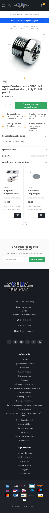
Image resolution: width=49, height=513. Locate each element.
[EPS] (7, 491)
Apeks (5, 82)
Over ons (24, 359)
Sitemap (24, 380)
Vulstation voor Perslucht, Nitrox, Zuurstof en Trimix (24, 414)
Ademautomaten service (24, 384)
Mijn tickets (24, 461)
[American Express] (7, 486)
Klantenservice (24, 376)
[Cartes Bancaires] (32, 486)
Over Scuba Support (24, 420)
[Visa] (40, 495)
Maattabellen (24, 440)
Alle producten (24, 473)
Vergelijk (24, 469)
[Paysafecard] (32, 495)
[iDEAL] (23, 491)
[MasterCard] (7, 495)
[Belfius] (23, 486)
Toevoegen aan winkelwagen (31, 105)
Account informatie (24, 453)
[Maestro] (40, 491)
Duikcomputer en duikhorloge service (24, 388)
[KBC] (32, 491)
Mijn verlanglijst (24, 465)
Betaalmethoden (24, 372)
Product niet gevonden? (24, 428)
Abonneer (38, 259)
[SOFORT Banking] (40, 486)
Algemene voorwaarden (25, 363)
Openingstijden (24, 424)
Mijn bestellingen (25, 457)
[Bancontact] (15, 495)
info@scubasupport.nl (25, 331)
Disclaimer (24, 367)
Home (13, 26)
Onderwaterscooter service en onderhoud (24, 405)
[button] (24, 78)
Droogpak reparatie (24, 401)
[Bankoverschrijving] (15, 486)
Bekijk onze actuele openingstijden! (24, 20)
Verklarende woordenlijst (24, 436)
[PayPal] (23, 495)
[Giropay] (15, 491)
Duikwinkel (24, 432)
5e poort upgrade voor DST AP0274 (11, 193)
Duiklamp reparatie (25, 396)
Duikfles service (24, 392)
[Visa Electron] (24, 500)
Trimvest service (24, 409)
